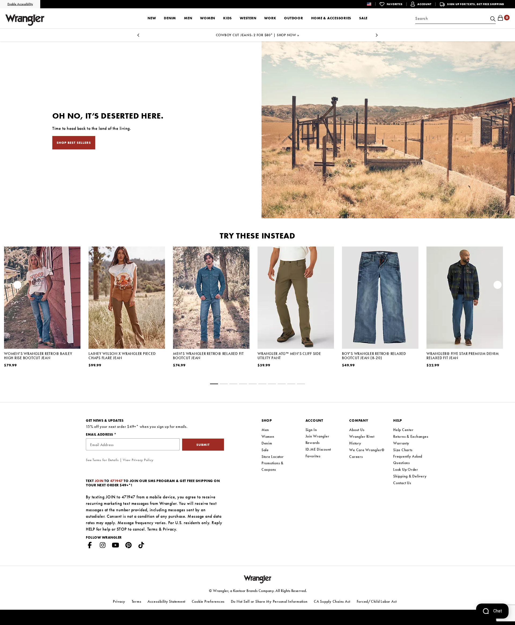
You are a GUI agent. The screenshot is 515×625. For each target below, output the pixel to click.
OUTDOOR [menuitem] (293, 18)
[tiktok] (141, 546)
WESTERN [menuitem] (248, 18)
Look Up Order (405, 469)
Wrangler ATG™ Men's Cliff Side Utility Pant (289, 355)
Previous (138, 36)
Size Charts (402, 449)
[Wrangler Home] (24, 20)
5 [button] (262, 384)
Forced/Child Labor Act (377, 601)
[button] (373, 4)
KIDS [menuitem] (227, 18)
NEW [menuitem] (152, 18)
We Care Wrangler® (367, 449)
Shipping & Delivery (409, 476)
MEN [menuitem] (188, 18)
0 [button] (214, 384)
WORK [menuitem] (270, 18)
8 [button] (291, 384)
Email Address (100, 434)
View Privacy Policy (138, 460)
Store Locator (273, 456)
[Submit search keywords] (492, 18)
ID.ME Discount (318, 449)
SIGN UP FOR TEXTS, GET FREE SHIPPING (475, 4)
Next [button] (498, 286)
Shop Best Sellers (74, 143)
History (355, 443)
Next (377, 36)
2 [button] (233, 384)
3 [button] (243, 384)
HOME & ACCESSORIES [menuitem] (331, 18)
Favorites (313, 456)
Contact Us (402, 482)
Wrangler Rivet (361, 436)
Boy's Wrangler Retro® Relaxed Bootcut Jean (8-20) (374, 355)
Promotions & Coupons (273, 466)
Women (268, 436)
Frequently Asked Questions (407, 459)
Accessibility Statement (166, 601)
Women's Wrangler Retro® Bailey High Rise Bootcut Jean (38, 355)
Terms (152, 529)
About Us (356, 429)
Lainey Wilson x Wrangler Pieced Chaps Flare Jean (122, 355)
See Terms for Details (102, 460)
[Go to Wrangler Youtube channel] (116, 546)
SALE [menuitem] (363, 18)
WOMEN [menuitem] (207, 18)
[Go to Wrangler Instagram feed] (103, 546)
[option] (42, 314)
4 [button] (253, 384)
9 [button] (301, 384)
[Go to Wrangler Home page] (257, 579)
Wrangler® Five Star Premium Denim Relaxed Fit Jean (462, 355)
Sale (265, 449)
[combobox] (455, 18)
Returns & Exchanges (410, 436)
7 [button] (282, 384)
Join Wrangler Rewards (317, 439)
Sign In (311, 429)
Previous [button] (17, 286)
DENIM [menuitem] (170, 18)
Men (265, 429)
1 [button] (224, 384)
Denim (267, 443)
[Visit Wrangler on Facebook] (90, 546)
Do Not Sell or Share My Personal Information (269, 601)
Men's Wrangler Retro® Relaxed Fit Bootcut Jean (208, 355)
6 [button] (272, 384)
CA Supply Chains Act (332, 601)
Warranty (401, 443)
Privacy (169, 529)
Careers (356, 456)
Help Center (403, 429)
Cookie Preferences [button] (208, 601)
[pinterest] (128, 546)
